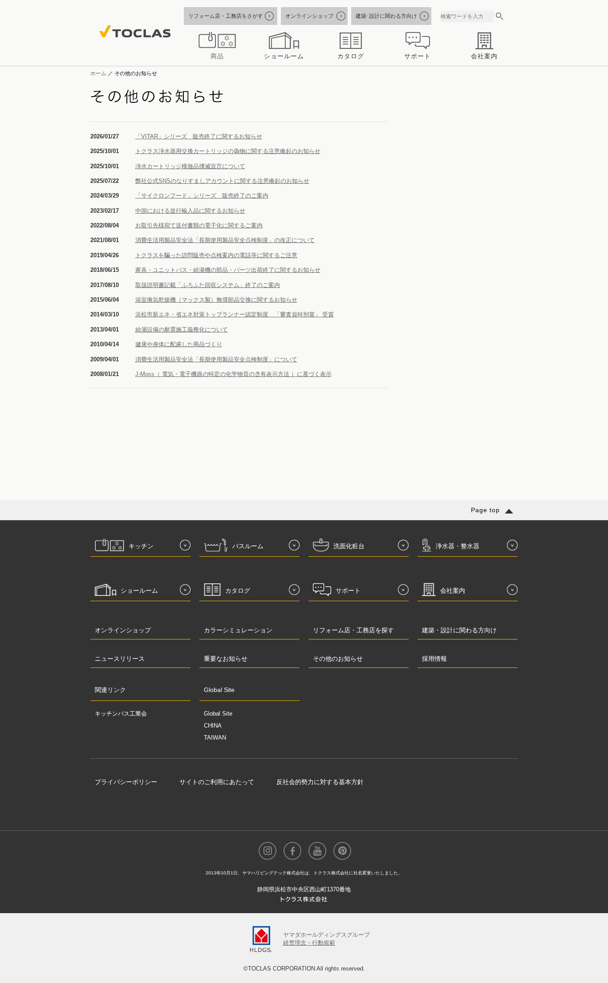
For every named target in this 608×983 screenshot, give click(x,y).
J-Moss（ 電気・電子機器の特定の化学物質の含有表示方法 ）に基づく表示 (233, 374)
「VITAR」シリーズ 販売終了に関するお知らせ (198, 136)
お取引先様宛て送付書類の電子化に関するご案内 (199, 225)
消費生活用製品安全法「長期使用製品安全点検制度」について (216, 359)
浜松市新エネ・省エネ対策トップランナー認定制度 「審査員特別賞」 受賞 (234, 314)
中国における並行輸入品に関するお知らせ (190, 210)
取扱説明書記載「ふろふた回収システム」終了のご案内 (207, 285)
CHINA (213, 725)
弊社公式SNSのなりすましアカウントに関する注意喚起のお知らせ (222, 181)
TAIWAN (215, 737)
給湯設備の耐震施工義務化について (181, 329)
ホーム (98, 73)
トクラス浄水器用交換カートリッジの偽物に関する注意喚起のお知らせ (227, 151)
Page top (485, 510)
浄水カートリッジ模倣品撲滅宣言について (190, 166)
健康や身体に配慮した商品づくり (178, 344)
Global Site (218, 713)
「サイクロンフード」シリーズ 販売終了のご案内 (201, 195)
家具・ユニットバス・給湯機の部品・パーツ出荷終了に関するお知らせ (227, 270)
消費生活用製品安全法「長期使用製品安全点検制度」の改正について (225, 240)
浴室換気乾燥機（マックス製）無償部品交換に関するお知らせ (216, 299)
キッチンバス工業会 (121, 713)
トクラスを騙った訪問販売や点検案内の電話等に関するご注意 (216, 255)
